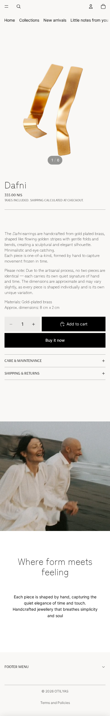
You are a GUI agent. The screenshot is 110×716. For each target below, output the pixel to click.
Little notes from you (89, 20)
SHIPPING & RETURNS (22, 373)
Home (9, 20)
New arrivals (54, 20)
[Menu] (6, 6)
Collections (29, 20)
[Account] (91, 6)
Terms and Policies (55, 703)
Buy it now (55, 340)
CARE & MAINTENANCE (23, 360)
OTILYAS (61, 691)
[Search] (18, 6)
